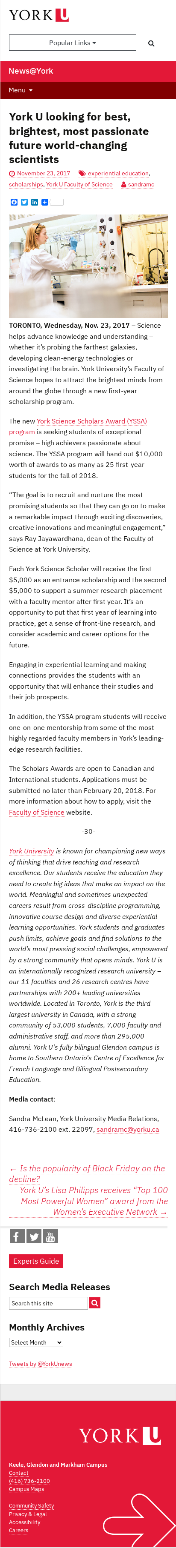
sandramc (141, 184)
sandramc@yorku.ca (128, 1129)
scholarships (26, 184)
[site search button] (94, 1302)
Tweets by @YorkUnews (40, 1364)
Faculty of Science (37, 812)
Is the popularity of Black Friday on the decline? (87, 1173)
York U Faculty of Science (79, 184)
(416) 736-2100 (29, 1481)
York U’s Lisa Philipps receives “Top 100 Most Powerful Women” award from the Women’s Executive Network (94, 1201)
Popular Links (70, 42)
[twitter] (34, 1238)
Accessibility (24, 1522)
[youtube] (50, 1238)
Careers (18, 1530)
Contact (19, 1472)
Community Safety (31, 1505)
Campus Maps (26, 1489)
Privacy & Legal (28, 1514)
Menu (17, 90)
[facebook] (16, 1238)
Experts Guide (36, 1261)
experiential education (118, 173)
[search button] (151, 43)
